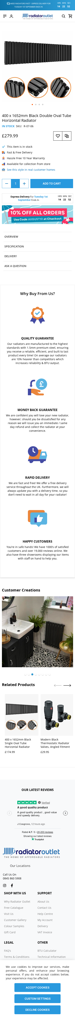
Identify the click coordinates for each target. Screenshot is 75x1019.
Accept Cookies (37, 987)
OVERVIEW (11, 236)
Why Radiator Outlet (17, 901)
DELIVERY (10, 256)
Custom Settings (38, 998)
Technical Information (52, 957)
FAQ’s (7, 950)
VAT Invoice (45, 932)
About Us (43, 901)
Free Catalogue (13, 907)
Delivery (43, 926)
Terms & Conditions (16, 957)
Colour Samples (14, 926)
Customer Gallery (15, 920)
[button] (32, 104)
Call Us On (9, 874)
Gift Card (10, 932)
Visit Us (8, 914)
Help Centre (45, 914)
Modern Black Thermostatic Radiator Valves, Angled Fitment (55, 743)
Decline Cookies (37, 1009)
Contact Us (44, 907)
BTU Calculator (47, 950)
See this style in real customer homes (31, 169)
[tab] (37, 237)
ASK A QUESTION (15, 266)
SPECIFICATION (14, 246)
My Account (45, 920)
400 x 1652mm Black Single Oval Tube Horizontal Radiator (18, 743)
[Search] (63, 16)
